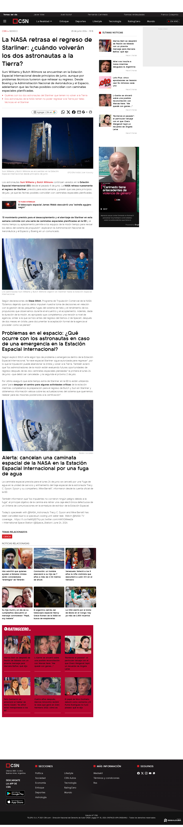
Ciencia (7, 536)
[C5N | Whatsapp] (155, 773)
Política (39, 773)
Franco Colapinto (169, 14)
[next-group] (137, 187)
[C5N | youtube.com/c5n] (151, 773)
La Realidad (42, 21)
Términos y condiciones (106, 777)
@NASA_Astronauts (38, 512)
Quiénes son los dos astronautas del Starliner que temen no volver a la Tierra (46, 95)
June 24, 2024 (60, 522)
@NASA (77, 515)
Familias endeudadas (134, 14)
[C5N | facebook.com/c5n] (139, 773)
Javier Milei (39, 14)
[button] (90, 112)
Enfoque (64, 21)
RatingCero (134, 21)
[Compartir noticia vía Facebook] (73, 112)
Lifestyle (97, 21)
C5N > (5, 31)
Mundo (151, 21)
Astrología (40, 797)
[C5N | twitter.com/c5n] (143, 773)
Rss (95, 782)
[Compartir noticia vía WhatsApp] (63, 112)
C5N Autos (70, 777)
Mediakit (98, 773)
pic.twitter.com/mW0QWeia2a (57, 519)
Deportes (81, 21)
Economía (40, 782)
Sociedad (40, 777)
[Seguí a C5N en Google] (83, 112)
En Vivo (174, 21)
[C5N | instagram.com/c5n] (147, 773)
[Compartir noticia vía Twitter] (68, 112)
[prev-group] (100, 187)
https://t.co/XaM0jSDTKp (27, 519)
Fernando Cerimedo (98, 14)
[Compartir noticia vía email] (79, 112)
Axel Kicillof (66, 14)
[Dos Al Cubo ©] (172, 821)
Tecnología (115, 21)
